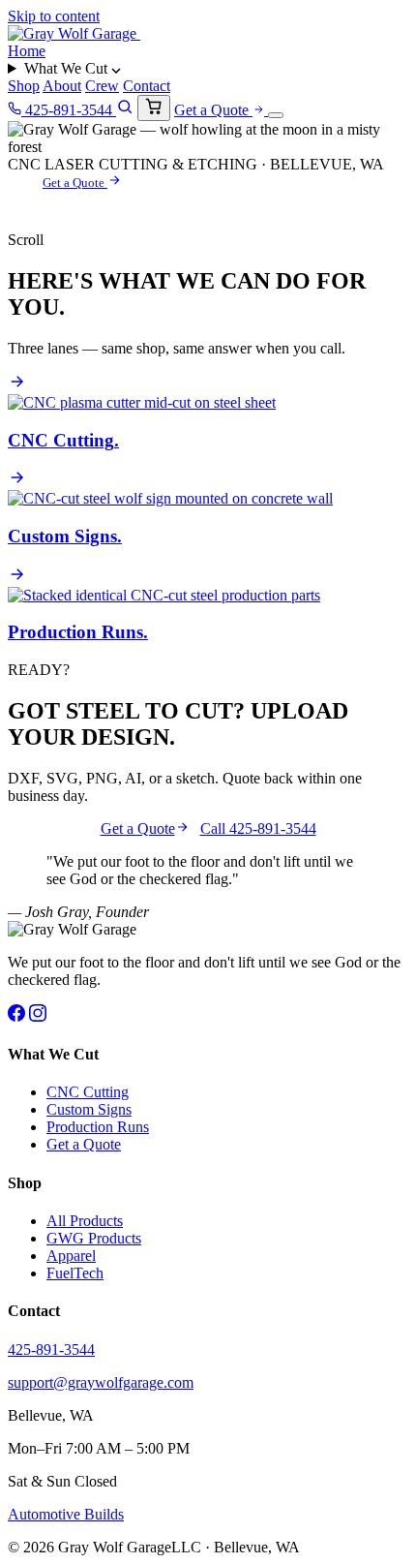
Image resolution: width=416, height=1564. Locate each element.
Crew (102, 85)
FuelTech (75, 1273)
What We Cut (67, 68)
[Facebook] (16, 1016)
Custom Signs (89, 1109)
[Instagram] (37, 1016)
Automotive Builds (66, 1514)
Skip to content (54, 16)
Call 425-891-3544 (258, 828)
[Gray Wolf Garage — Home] (74, 33)
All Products (84, 1220)
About (62, 85)
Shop (24, 85)
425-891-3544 (68, 110)
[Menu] (275, 115)
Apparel (71, 1255)
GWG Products (93, 1238)
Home (26, 51)
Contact (146, 85)
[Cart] (153, 108)
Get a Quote (213, 110)
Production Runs (97, 1127)
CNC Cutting (87, 1092)
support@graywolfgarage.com (100, 1382)
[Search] (125, 110)
